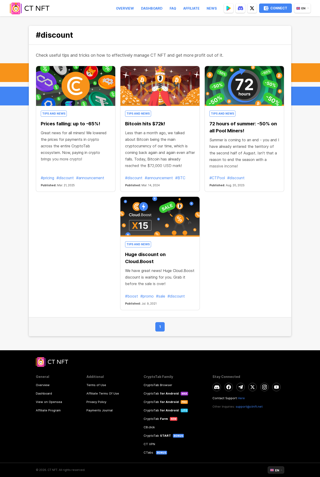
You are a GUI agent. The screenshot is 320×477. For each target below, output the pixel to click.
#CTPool (217, 177)
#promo (147, 296)
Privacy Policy (96, 402)
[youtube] (276, 387)
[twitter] (252, 8)
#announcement (90, 177)
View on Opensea (49, 402)
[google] (228, 8)
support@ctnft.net (249, 406)
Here (241, 398)
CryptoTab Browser (158, 385)
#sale (160, 296)
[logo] (31, 8)
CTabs (149, 452)
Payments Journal (99, 410)
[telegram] (240, 387)
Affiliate (191, 8)
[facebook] (228, 387)
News (212, 8)
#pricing (47, 177)
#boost (131, 296)
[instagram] (264, 387)
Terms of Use (96, 385)
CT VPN (149, 444)
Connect (278, 8)
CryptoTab (161, 393)
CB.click (149, 427)
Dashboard (152, 8)
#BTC (180, 177)
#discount (65, 177)
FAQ (173, 8)
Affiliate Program (48, 410)
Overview (125, 8)
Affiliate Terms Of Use (102, 393)
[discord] (240, 8)
